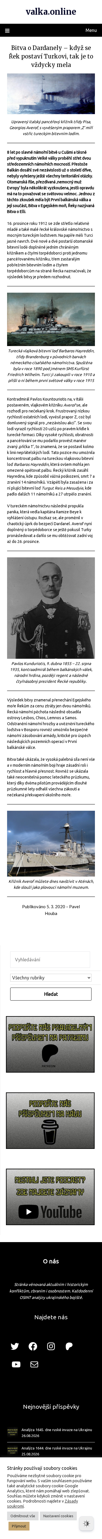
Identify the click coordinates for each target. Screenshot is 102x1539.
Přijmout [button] (19, 1526)
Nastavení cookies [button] (58, 1516)
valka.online (51, 11)
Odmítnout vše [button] (22, 1516)
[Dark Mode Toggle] (86, 1523)
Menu (91, 30)
